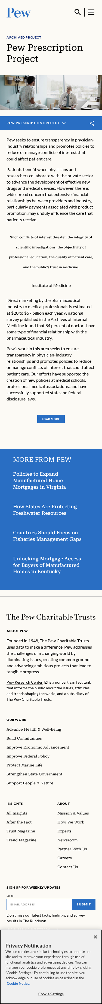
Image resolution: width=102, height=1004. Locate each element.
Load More (51, 419)
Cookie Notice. (18, 983)
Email (10, 895)
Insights (15, 803)
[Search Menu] (77, 12)
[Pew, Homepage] (19, 12)
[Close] (95, 937)
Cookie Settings (51, 994)
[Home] (51, 617)
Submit (84, 904)
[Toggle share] (92, 123)
